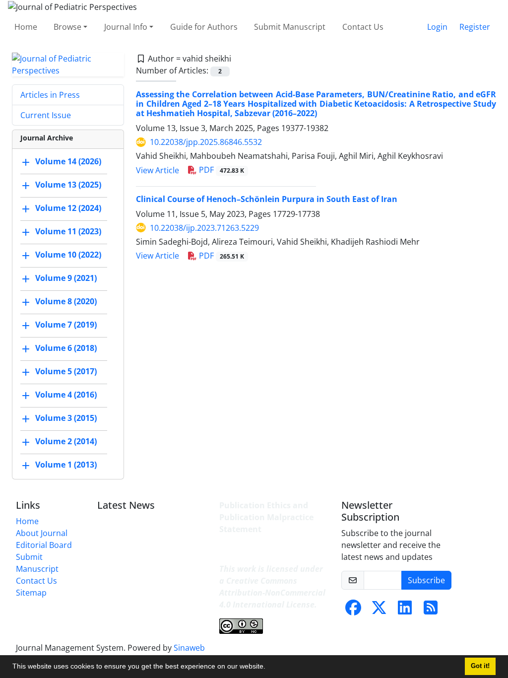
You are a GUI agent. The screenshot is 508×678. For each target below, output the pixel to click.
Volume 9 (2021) (66, 277)
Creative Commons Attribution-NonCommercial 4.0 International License (272, 592)
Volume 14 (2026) (68, 161)
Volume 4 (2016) (66, 394)
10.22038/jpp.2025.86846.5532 (206, 141)
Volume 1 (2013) (66, 464)
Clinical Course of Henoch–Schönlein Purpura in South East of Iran (266, 199)
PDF (220, 169)
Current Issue (45, 115)
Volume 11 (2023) (68, 231)
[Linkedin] (405, 610)
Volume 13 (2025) (68, 184)
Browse (67, 26)
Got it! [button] (480, 666)
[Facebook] (353, 610)
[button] (268, 667)
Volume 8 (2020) (66, 301)
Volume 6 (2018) (66, 347)
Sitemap (31, 592)
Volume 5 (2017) (66, 371)
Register (474, 26)
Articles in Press (50, 94)
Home (25, 26)
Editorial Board (44, 545)
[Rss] (431, 610)
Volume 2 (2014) (66, 441)
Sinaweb (189, 647)
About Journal (41, 533)
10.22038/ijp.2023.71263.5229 (204, 227)
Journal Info (125, 26)
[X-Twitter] (379, 610)
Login (437, 26)
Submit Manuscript (289, 26)
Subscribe (426, 580)
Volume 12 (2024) (68, 208)
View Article (157, 170)
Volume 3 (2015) (66, 417)
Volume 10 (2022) (68, 254)
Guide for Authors (204, 26)
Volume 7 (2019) (66, 324)
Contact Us (362, 26)
